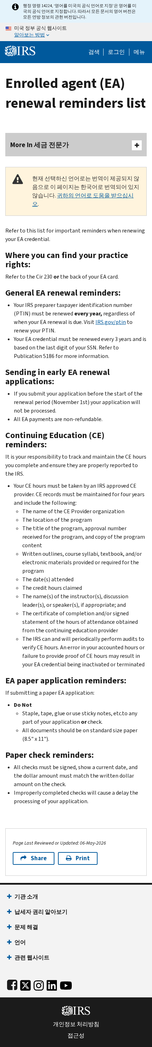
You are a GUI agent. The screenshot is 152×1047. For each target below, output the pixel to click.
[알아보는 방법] (76, 32)
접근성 (76, 1035)
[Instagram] (39, 984)
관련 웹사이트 (31, 957)
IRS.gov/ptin (110, 322)
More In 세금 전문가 (39, 144)
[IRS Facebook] (12, 984)
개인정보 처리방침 (76, 1024)
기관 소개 (26, 896)
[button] (116, 52)
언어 (20, 942)
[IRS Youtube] (66, 984)
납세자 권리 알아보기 (41, 912)
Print (83, 858)
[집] (20, 50)
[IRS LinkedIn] (52, 984)
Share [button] (39, 858)
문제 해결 (26, 927)
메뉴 (139, 52)
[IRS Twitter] (25, 984)
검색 (94, 52)
